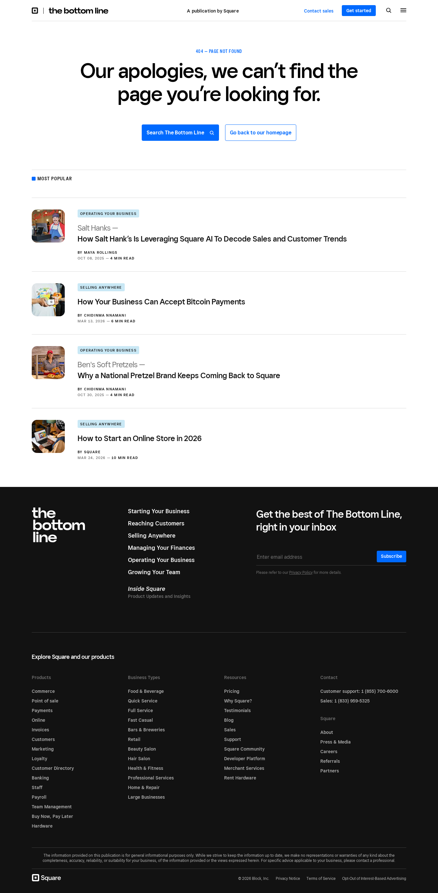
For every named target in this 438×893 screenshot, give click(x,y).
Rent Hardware (240, 777)
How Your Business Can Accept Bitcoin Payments (161, 301)
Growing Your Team (154, 572)
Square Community (244, 749)
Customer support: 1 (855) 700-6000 (359, 691)
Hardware (42, 826)
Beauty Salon (142, 749)
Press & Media (335, 741)
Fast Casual (140, 720)
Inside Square (146, 588)
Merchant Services (244, 768)
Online (38, 720)
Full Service (140, 710)
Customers (43, 739)
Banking (40, 777)
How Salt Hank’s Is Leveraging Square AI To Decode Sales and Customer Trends (212, 233)
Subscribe (391, 556)
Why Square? (238, 700)
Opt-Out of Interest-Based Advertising (374, 878)
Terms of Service (321, 878)
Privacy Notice (288, 878)
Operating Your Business (108, 213)
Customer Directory (53, 768)
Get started (358, 10)
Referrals (330, 761)
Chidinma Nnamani (105, 315)
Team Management (52, 806)
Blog (228, 720)
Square (92, 452)
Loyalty (39, 758)
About (326, 732)
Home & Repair (144, 787)
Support (232, 739)
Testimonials (237, 710)
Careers (328, 751)
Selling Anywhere (101, 287)
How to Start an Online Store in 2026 (140, 438)
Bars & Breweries (146, 729)
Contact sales (318, 10)
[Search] (389, 11)
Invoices (40, 729)
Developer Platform (244, 758)
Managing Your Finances (161, 547)
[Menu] (403, 11)
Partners (329, 770)
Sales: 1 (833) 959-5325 (345, 700)
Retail (134, 739)
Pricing (231, 691)
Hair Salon (139, 758)
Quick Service (142, 700)
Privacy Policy (301, 572)
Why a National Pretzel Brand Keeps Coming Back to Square (179, 370)
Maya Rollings (101, 252)
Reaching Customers (156, 523)
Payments (42, 710)
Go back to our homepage (260, 133)
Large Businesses (146, 797)
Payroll (39, 797)
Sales (230, 729)
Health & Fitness (145, 768)
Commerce (43, 691)
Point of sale (45, 700)
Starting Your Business (159, 511)
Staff (37, 787)
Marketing (43, 749)
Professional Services (151, 777)
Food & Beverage (146, 691)
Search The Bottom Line (176, 133)
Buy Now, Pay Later (52, 816)
